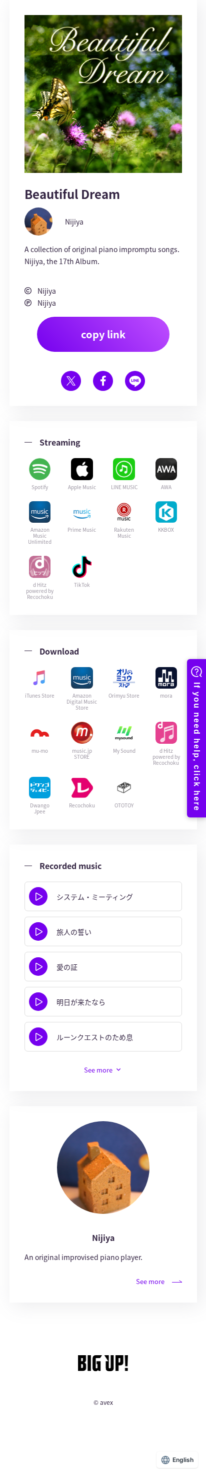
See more (150, 1281)
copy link (103, 334)
